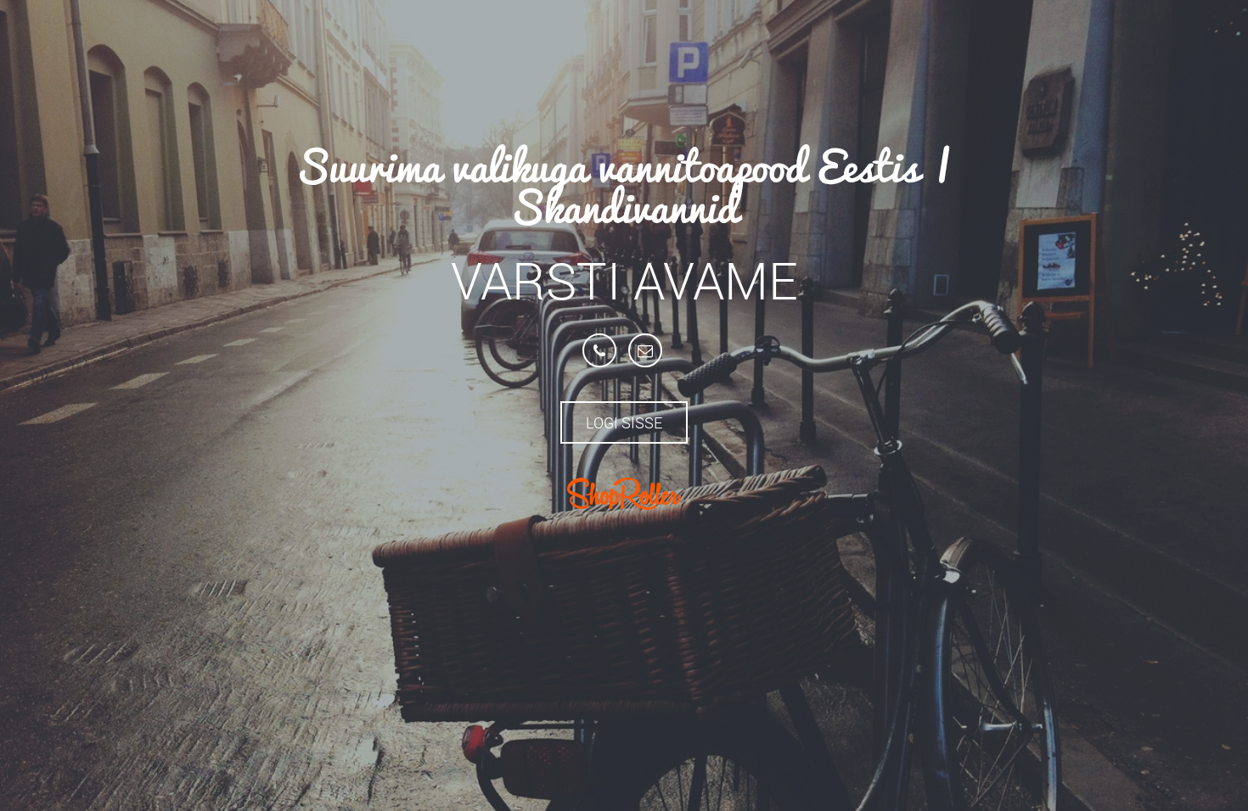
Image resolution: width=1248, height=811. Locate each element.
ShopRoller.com (624, 494)
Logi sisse (624, 422)
